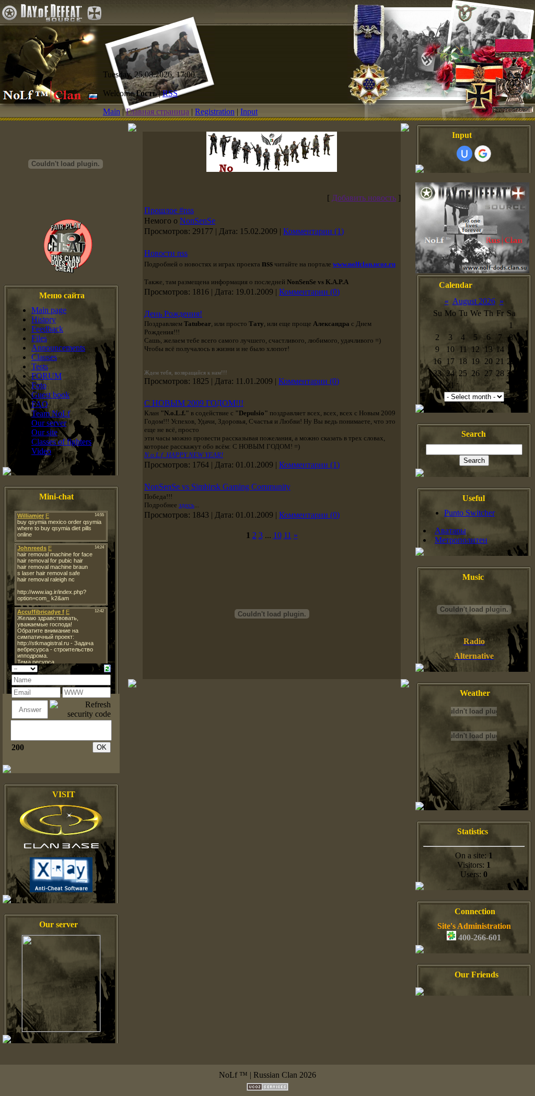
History (43, 319)
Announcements (58, 347)
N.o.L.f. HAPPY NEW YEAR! (183, 455)
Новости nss (166, 253)
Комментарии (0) (309, 291)
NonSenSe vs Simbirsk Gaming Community (217, 486)
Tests (39, 366)
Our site (44, 432)
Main (111, 111)
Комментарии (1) (313, 231)
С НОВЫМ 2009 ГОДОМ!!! (193, 403)
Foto (38, 385)
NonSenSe (197, 220)
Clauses (44, 357)
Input (249, 111)
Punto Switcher (469, 512)
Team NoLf (50, 413)
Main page (48, 310)
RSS (170, 93)
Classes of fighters (61, 441)
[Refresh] (107, 667)
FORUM (46, 375)
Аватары (450, 530)
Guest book (50, 394)
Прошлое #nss (169, 210)
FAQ (39, 404)
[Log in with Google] (482, 153)
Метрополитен (461, 539)
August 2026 (473, 301)
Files (39, 338)
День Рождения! (173, 313)
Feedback (47, 328)
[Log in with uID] (464, 153)
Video (41, 451)
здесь (186, 505)
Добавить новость (364, 197)
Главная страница (157, 111)
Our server (48, 422)
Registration (215, 111)
